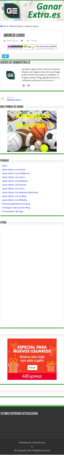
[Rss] (32, 447)
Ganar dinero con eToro (13, 188)
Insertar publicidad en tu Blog (16, 204)
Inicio (5, 26)
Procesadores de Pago (12, 211)
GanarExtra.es (12, 41)
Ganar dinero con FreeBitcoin (15, 173)
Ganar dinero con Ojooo (13, 177)
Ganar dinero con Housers (14, 185)
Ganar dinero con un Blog (14, 196)
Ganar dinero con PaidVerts (15, 181)
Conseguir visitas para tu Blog (16, 207)
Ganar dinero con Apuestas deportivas (20, 192)
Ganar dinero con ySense (13, 169)
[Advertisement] (15, 275)
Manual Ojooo (16, 26)
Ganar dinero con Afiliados (14, 200)
